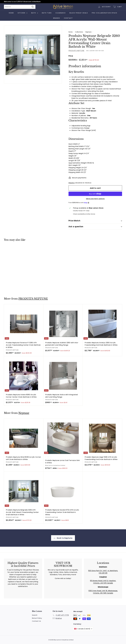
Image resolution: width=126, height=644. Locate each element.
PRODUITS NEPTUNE (76, 50)
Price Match (74, 220)
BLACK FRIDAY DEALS (79, 13)
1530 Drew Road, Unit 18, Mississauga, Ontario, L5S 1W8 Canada (103, 592)
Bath (34, 13)
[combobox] (19, 7)
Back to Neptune (64, 538)
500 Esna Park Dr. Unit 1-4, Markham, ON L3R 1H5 (103, 572)
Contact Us (36, 621)
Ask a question (76, 226)
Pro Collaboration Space (104, 13)
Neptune (88, 32)
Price (71, 56)
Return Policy (37, 618)
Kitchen (22, 13)
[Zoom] (33, 54)
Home (11, 13)
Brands (56, 18)
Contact (68, 18)
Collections (79, 32)
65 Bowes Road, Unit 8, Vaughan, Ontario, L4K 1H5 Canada (103, 582)
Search (34, 615)
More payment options (95, 199)
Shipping (71, 183)
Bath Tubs (47, 13)
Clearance (61, 13)
